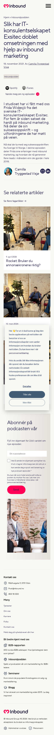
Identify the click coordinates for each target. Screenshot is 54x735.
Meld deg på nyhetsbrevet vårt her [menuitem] (19, 632)
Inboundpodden (20, 17)
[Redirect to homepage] (15, 7)
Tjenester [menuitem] (8, 605)
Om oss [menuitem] (7, 611)
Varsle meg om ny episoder (20, 94)
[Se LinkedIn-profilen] (48, 172)
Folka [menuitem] (6, 621)
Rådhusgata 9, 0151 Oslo (19, 583)
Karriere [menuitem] (7, 616)
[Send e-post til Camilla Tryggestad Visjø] (42, 171)
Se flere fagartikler (13, 201)
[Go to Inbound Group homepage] (16, 712)
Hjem (6, 17)
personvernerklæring (18, 353)
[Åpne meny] (48, 6)
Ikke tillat (27, 402)
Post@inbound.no (16, 588)
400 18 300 (13, 594)
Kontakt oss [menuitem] (9, 627)
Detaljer (27, 386)
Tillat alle (27, 394)
